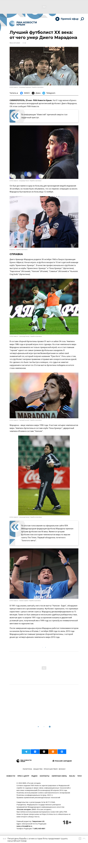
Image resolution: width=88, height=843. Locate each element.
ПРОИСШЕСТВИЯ (51, 769)
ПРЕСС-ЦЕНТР (23, 776)
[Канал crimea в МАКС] (62, 751)
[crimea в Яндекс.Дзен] (44, 751)
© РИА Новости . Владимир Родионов (20, 87)
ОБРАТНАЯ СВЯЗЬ (59, 776)
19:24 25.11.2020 (15, 43)
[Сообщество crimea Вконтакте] (35, 751)
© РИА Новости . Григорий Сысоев (19, 420)
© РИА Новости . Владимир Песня (19, 181)
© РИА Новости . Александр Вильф (19, 336)
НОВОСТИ (10, 776)
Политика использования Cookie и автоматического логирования (43, 793)
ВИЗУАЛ (62, 769)
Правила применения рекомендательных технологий (38, 797)
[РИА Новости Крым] (23, 23)
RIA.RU (72, 776)
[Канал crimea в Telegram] (26, 751)
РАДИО (34, 776)
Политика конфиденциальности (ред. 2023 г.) (34, 795)
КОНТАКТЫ (44, 776)
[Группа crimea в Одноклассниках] (53, 751)
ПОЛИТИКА (27, 769)
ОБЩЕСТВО (38, 769)
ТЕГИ (79, 776)
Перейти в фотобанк (37, 87)
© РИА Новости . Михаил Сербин (19, 601)
